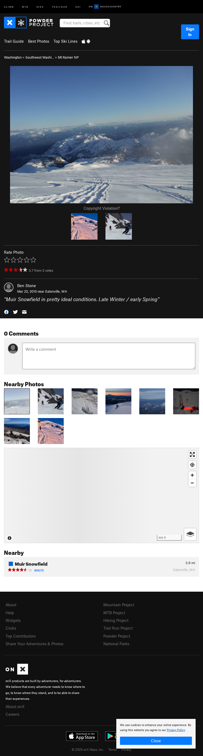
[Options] (190, 534)
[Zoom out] (192, 483)
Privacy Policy (176, 730)
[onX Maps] (17, 673)
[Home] (31, 22)
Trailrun (59, 6)
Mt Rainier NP (68, 57)
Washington (13, 57)
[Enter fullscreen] (192, 454)
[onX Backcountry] (105, 7)
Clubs (11, 628)
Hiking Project (115, 620)
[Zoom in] (192, 475)
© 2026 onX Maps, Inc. (88, 749)
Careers (12, 714)
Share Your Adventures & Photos (34, 643)
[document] (156, 734)
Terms (112, 749)
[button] (6, 312)
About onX (15, 706)
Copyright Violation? (102, 208)
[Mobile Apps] (86, 41)
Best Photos (38, 41)
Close (156, 740)
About (11, 604)
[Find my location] (192, 465)
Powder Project (116, 636)
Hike (40, 6)
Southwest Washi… (39, 57)
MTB (25, 6)
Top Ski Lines (65, 41)
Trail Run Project (118, 628)
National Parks (116, 643)
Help (10, 612)
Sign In (190, 32)
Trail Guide (14, 41)
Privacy (126, 749)
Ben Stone (26, 285)
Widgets (13, 620)
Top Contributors (21, 636)
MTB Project (114, 612)
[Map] (101, 495)
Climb (9, 6)
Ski (78, 6)
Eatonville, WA (56, 291)
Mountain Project (118, 604)
